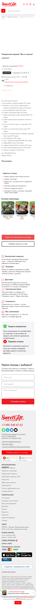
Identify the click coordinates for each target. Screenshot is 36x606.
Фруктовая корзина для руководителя (15, 186)
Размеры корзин (7, 90)
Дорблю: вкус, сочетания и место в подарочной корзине (18, 182)
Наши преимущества (9, 503)
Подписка (5, 515)
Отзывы (4, 520)
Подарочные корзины (12, 17)
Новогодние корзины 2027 (11, 477)
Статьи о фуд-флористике (11, 488)
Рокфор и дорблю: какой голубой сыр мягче (16, 176)
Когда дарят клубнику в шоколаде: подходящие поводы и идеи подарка (18, 191)
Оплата (4, 509)
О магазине (6, 498)
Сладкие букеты (7, 491)
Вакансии (5, 512)
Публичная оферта (7, 444)
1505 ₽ (20, 66)
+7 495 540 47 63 (12, 425)
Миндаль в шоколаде (10, 179)
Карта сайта (7, 544)
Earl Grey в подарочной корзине (13, 188)
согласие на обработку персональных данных (16, 447)
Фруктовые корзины (9, 482)
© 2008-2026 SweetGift (9, 572)
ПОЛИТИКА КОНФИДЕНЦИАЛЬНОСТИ (11, 441)
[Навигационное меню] (34, 4)
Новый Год (5, 479)
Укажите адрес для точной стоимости (16, 82)
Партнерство (6, 485)
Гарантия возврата (8, 518)
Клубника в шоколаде (9, 471)
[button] (24, 4)
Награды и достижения (10, 501)
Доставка (5, 506)
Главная (3, 17)
